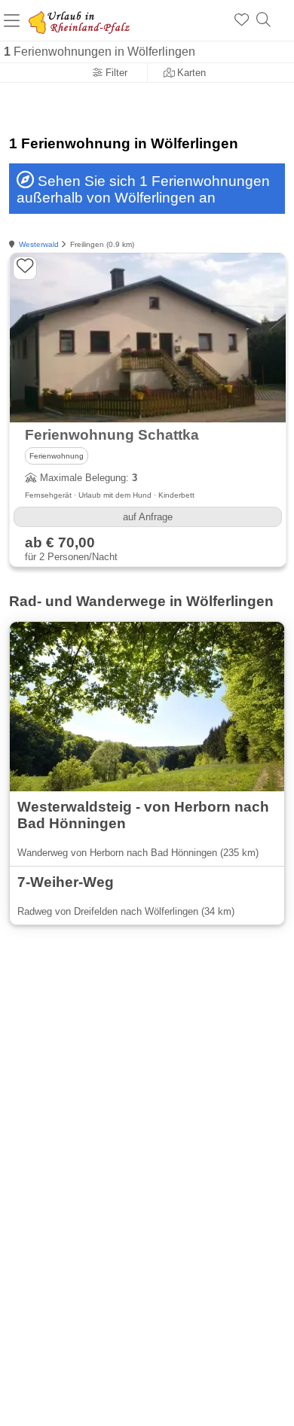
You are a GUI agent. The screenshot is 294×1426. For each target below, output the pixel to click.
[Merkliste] (241, 20)
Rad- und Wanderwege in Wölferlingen (141, 601)
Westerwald (39, 244)
